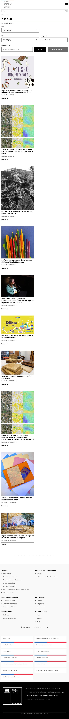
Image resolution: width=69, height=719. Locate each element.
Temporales (40, 604)
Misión (39, 615)
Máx (2, 36)
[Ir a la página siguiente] (53, 555)
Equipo (39, 621)
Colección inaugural (9, 600)
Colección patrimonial (9, 597)
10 (36, 555)
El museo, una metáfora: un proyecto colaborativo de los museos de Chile (16, 91)
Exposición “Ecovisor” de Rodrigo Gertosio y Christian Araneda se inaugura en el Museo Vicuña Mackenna (17, 437)
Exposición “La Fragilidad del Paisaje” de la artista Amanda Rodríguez (17, 537)
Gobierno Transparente (42, 657)
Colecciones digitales (9, 607)
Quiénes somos (41, 612)
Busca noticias (5, 45)
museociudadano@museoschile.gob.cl (54, 692)
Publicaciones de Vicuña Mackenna (47, 577)
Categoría (44, 36)
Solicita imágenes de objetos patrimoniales (16, 589)
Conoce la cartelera (9, 583)
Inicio (2, 15)
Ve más (4, 98)
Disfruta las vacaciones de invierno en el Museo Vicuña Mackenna (16, 261)
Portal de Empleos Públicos (42, 651)
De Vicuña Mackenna (9, 618)
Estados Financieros (8, 644)
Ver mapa (57, 688)
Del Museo (6, 615)
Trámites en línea (40, 664)
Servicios (4, 570)
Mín (2, 26)
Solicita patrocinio (8, 592)
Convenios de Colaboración (10, 657)
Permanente (40, 607)
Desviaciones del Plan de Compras (11, 677)
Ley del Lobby (6, 638)
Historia (39, 618)
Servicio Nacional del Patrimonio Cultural (38, 699)
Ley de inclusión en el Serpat (10, 670)
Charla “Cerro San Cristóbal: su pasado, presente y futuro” (17, 212)
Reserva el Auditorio (9, 586)
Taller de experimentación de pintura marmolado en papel (16, 499)
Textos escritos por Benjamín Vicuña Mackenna (16, 377)
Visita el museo (7, 574)
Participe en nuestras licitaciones (44, 644)
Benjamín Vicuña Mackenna (45, 570)
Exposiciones (40, 597)
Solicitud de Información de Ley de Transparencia (15, 664)
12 (43, 555)
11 (40, 555)
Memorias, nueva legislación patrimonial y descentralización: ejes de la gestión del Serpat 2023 (17, 301)
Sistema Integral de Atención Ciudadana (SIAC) (47, 638)
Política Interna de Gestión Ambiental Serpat (47, 670)
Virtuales (39, 600)
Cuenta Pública (6, 651)
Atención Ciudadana (32, 695)
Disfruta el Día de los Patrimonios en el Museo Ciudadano (17, 336)
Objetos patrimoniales (10, 604)
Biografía (39, 574)
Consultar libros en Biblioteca (12, 580)
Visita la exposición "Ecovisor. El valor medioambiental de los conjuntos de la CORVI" (17, 151)
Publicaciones (6, 612)
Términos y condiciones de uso (48, 695)
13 (47, 555)
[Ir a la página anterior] (15, 555)
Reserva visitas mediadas (10, 577)
